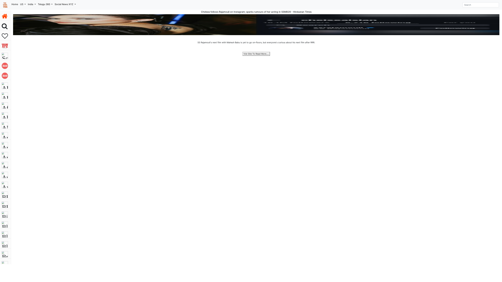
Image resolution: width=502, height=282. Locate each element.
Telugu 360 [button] (44, 4)
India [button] (31, 4)
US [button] (22, 4)
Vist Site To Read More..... (256, 53)
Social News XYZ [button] (64, 4)
